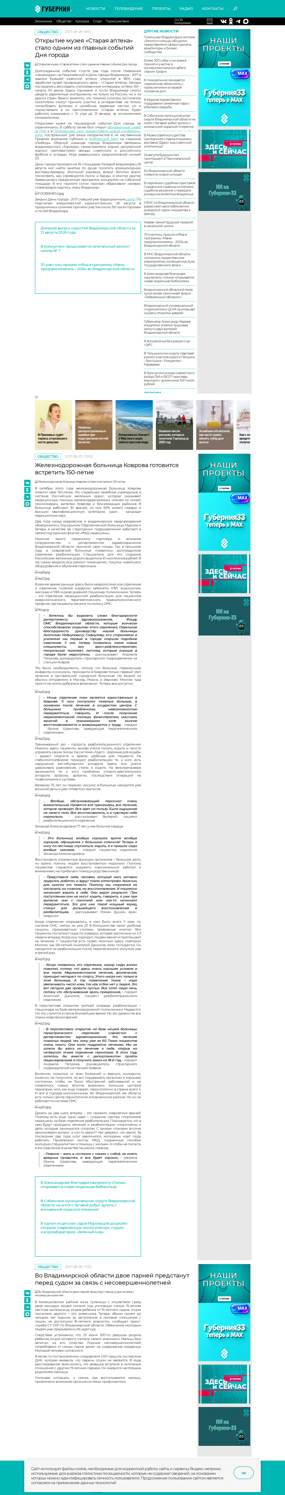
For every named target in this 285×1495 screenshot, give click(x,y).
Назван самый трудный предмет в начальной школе (168, 224)
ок (244, 1473)
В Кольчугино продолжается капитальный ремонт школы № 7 (85, 248)
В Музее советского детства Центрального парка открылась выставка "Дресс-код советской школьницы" (168, 140)
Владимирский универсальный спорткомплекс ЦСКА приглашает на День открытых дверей (169, 309)
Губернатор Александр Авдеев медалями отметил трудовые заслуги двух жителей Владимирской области (167, 327)
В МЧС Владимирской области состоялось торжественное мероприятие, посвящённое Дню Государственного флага (169, 259)
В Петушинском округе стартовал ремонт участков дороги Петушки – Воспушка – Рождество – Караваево (169, 359)
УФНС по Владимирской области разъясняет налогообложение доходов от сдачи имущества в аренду (169, 208)
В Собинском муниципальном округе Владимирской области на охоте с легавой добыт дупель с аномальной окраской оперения (169, 121)
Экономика (43, 21)
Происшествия (117, 21)
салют (131, 199)
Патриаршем (64, 131)
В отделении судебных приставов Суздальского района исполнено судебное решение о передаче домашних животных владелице (169, 188)
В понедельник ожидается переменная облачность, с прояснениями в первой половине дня (164, 85)
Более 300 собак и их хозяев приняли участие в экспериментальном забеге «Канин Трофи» (165, 66)
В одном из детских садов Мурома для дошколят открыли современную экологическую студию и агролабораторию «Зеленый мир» (84, 1227)
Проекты (161, 9)
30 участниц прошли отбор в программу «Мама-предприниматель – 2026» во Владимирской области (87, 267)
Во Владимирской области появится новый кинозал (164, 172)
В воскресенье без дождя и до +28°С (167, 343)
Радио (186, 9)
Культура (82, 21)
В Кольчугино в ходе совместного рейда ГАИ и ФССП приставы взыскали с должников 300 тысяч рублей (169, 378)
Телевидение (128, 9)
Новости (95, 9)
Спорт (97, 21)
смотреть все (152, 392)
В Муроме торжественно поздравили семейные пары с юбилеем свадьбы (167, 103)
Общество (64, 21)
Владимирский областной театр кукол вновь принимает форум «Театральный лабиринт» (168, 293)
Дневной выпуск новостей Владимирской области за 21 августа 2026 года (88, 230)
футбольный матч (103, 139)
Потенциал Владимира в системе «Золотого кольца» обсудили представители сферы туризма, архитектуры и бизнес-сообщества (169, 44)
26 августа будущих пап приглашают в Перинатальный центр (167, 158)
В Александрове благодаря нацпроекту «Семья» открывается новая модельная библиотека (169, 277)
